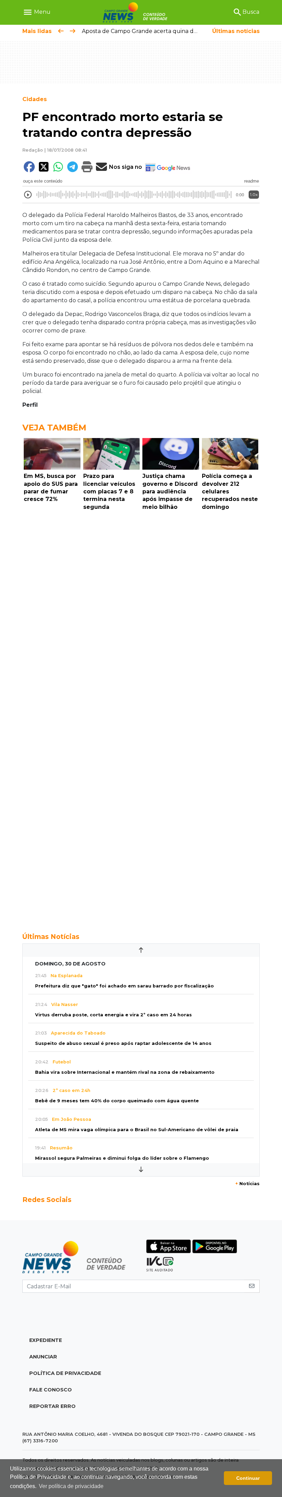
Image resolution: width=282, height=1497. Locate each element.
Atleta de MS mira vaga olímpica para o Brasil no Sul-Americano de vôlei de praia (136, 1129)
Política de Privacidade (65, 1373)
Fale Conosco (50, 1390)
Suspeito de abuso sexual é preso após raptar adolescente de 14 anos (123, 1043)
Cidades (34, 99)
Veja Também (54, 428)
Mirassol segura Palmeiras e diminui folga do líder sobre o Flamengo (122, 1158)
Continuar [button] (248, 1478)
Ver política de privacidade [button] (71, 1486)
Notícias (247, 1183)
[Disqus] (141, 608)
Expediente (45, 1340)
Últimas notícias (236, 31)
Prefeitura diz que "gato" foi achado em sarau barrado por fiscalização (124, 985)
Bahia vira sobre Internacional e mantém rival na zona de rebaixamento (125, 1072)
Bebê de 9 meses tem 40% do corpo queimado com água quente (117, 1100)
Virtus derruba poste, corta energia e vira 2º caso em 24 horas (113, 1014)
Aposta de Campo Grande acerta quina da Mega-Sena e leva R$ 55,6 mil (179, 31)
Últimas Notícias (50, 936)
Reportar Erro (52, 1406)
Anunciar (43, 1357)
